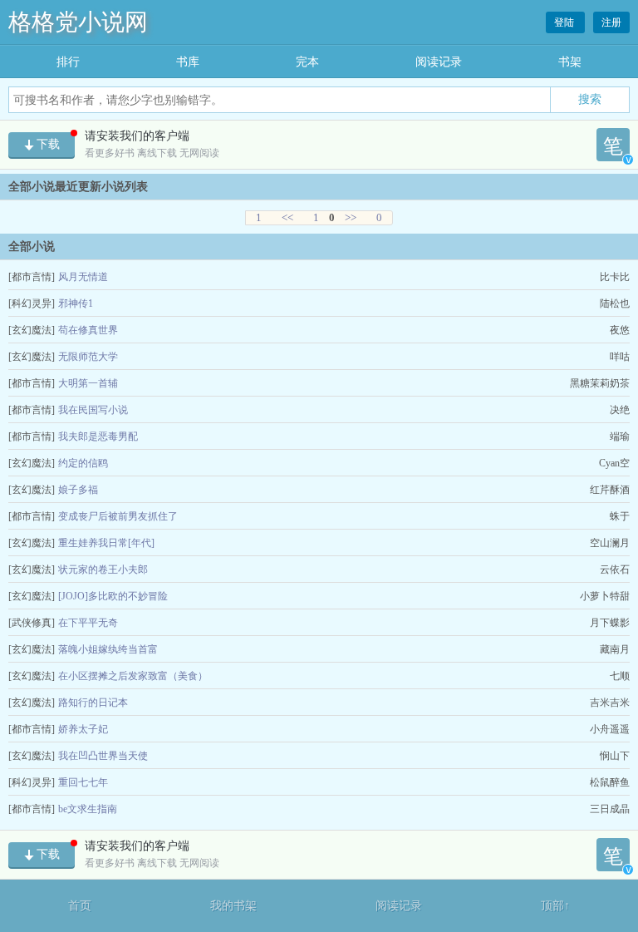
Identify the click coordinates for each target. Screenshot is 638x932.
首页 (79, 906)
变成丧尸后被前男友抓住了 (118, 516)
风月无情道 (83, 277)
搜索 (589, 99)
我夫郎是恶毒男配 (98, 436)
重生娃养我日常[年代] (106, 543)
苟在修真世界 (88, 330)
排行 (68, 62)
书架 (570, 62)
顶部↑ (555, 906)
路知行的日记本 (93, 702)
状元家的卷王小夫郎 (103, 569)
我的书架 (233, 906)
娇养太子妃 (83, 729)
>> (350, 217)
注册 (611, 22)
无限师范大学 (88, 356)
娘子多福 (78, 490)
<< (287, 217)
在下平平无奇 (88, 623)
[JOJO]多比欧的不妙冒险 (113, 596)
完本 (307, 62)
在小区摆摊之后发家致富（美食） (133, 676)
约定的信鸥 (83, 463)
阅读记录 (438, 62)
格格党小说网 (78, 22)
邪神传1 (75, 303)
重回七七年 (83, 782)
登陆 (565, 22)
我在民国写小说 (93, 410)
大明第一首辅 (88, 383)
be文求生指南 (87, 809)
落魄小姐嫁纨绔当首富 (108, 649)
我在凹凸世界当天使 (103, 756)
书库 (187, 62)
